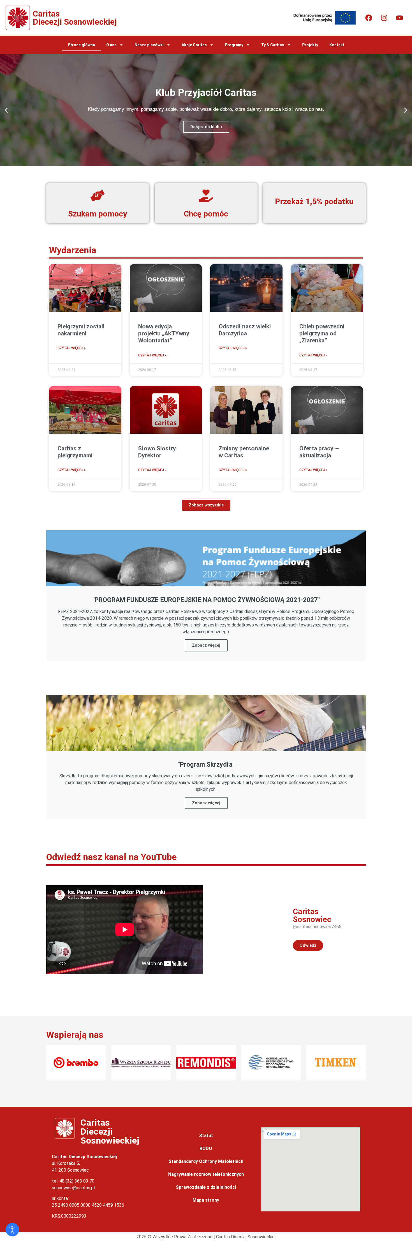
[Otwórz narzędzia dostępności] (12, 1229)
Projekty (310, 45)
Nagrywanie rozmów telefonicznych (206, 1174)
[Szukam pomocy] (98, 196)
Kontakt (336, 45)
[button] (6, 110)
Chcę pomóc (206, 213)
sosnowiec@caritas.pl (73, 1187)
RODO (206, 1148)
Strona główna (81, 45)
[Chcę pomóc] (206, 196)
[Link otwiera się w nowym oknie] (369, 18)
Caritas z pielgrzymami (74, 452)
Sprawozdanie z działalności (206, 1187)
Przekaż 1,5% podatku (314, 201)
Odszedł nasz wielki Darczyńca (245, 330)
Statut (206, 1135)
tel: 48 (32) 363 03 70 (73, 1181)
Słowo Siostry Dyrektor (157, 452)
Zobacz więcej (206, 645)
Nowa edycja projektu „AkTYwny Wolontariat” (163, 333)
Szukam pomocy (97, 213)
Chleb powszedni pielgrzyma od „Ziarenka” (321, 333)
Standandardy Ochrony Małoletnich (205, 1161)
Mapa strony (206, 1200)
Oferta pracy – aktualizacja (319, 452)
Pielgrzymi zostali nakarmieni (80, 330)
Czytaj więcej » (71, 348)
